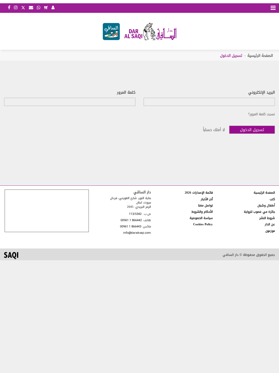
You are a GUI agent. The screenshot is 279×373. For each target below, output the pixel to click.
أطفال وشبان (266, 205)
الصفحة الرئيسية (260, 55)
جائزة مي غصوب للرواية (259, 212)
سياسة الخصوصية (201, 218)
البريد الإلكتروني (261, 92)
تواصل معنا (205, 205)
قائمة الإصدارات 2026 (199, 193)
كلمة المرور (126, 92)
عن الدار (270, 224)
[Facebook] (9, 8)
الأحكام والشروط (202, 212)
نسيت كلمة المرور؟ (261, 114)
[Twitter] (23, 7)
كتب (272, 199)
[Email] (31, 8)
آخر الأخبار (207, 199)
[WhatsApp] (38, 8)
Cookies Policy (203, 224)
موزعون (270, 231)
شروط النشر (267, 218)
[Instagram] (15, 8)
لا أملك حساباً (214, 130)
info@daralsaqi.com (137, 233)
